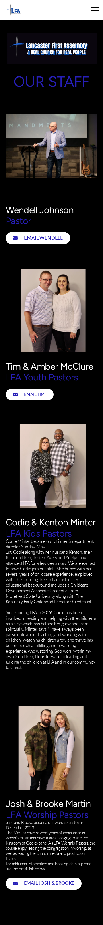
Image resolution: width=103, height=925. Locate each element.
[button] (95, 10)
